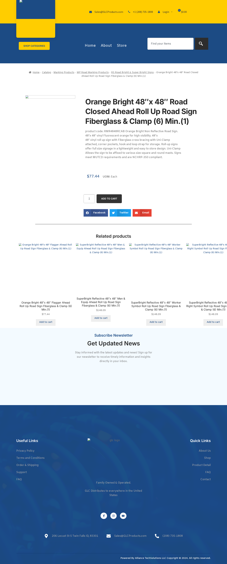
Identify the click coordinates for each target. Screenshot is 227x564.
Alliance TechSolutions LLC (150, 558)
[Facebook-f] (104, 516)
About (106, 45)
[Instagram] (113, 516)
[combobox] (170, 44)
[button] (96, 213)
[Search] (201, 44)
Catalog (46, 72)
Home (90, 45)
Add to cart (109, 198)
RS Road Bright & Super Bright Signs (132, 72)
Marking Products (64, 72)
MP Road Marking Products (93, 72)
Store (122, 45)
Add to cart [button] (45, 322)
